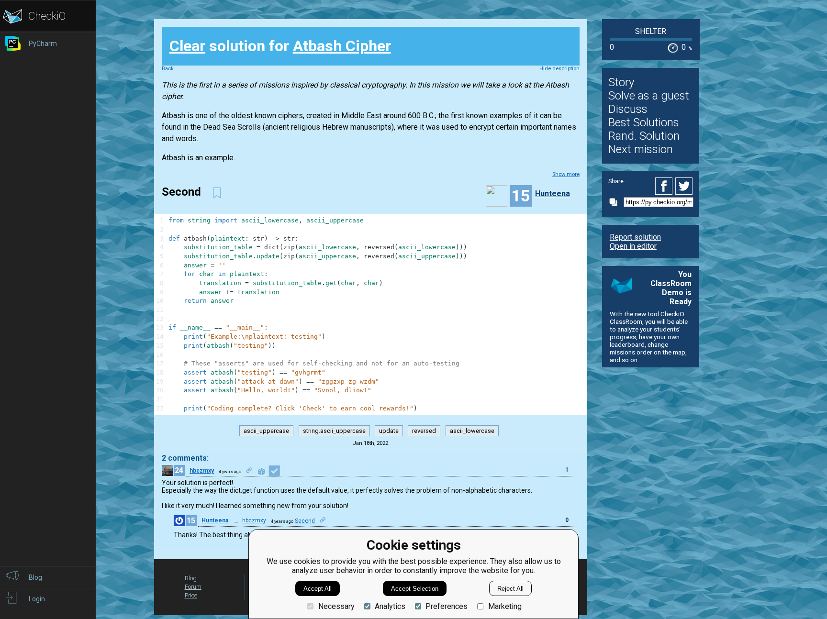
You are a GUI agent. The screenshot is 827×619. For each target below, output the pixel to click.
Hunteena (552, 193)
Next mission (640, 149)
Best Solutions (643, 122)
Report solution (635, 237)
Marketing (504, 606)
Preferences (446, 606)
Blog (191, 578)
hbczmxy (202, 470)
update (389, 430)
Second (305, 520)
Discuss (628, 109)
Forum (193, 586)
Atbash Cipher (342, 46)
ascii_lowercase (472, 430)
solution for (280, 46)
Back (168, 69)
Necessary (336, 606)
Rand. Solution (644, 136)
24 (179, 470)
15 (191, 520)
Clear (187, 46)
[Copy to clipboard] (616, 202)
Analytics (390, 606)
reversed (424, 430)
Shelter (650, 31)
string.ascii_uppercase (334, 430)
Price (191, 595)
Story (621, 82)
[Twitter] (684, 186)
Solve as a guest (648, 95)
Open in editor (633, 246)
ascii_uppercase (266, 430)
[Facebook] (665, 186)
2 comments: (185, 458)
